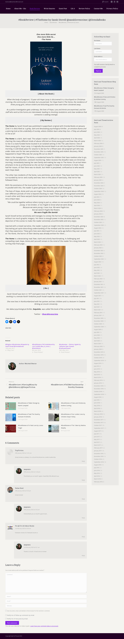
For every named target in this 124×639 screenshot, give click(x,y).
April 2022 (97, 273)
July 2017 (96, 434)
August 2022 (97, 262)
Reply (83, 461)
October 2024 (98, 188)
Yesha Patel (19, 488)
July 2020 (96, 332)
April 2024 (97, 205)
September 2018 (99, 394)
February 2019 (98, 380)
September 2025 (99, 157)
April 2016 (97, 476)
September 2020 (99, 327)
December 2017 (98, 420)
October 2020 (98, 324)
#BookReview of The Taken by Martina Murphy (73, 426)
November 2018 (98, 389)
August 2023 (97, 228)
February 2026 (98, 143)
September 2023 (99, 225)
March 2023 (97, 242)
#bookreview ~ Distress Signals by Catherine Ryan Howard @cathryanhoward (70, 346)
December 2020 (98, 318)
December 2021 (98, 284)
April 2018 (97, 408)
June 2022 (97, 267)
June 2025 (97, 166)
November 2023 (98, 219)
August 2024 (97, 194)
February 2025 (98, 177)
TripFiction (19, 450)
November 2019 (98, 355)
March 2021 (97, 310)
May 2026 (97, 135)
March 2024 (97, 208)
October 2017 (98, 425)
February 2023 (98, 245)
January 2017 (98, 451)
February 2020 (98, 346)
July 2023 (96, 231)
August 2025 (97, 160)
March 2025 (97, 174)
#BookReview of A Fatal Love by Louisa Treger (30, 426)
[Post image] (10, 406)
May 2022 (97, 270)
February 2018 (98, 414)
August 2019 (97, 363)
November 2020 (98, 321)
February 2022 (98, 279)
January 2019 (98, 383)
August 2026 (97, 126)
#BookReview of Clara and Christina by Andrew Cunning (73, 404)
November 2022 (98, 253)
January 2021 (98, 315)
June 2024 (97, 200)
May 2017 (97, 439)
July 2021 (96, 298)
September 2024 (99, 191)
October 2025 (98, 155)
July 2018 (96, 400)
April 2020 (97, 341)
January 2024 (98, 214)
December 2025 (98, 149)
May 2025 (97, 169)
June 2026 (97, 132)
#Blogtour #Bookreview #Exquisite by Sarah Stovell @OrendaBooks (17, 345)
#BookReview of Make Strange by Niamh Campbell (28, 404)
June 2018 (97, 403)
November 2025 (98, 152)
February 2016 (98, 482)
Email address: (98, 56)
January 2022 (98, 281)
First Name (97, 40)
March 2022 (97, 276)
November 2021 (98, 287)
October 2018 (98, 391)
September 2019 (99, 360)
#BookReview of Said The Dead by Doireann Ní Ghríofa (29, 415)
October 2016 (98, 459)
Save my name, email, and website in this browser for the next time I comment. (28, 611)
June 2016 (97, 470)
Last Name (97, 48)
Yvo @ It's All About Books (24, 526)
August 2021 (97, 296)
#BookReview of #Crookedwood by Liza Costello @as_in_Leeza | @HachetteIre (43, 346)
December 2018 (98, 386)
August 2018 (97, 397)
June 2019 (97, 369)
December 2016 (98, 453)
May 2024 (97, 202)
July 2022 (96, 264)
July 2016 (96, 467)
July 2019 (96, 366)
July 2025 (96, 163)
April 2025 (97, 171)
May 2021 (97, 304)
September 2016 (99, 462)
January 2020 (98, 349)
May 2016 (97, 473)
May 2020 (97, 338)
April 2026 (97, 138)
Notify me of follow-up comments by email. (20, 615)
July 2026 (96, 129)
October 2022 (98, 256)
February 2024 (98, 211)
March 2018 (97, 411)
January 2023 (98, 248)
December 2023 (98, 217)
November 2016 (98, 456)
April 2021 (97, 307)
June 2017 (97, 436)
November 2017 (98, 422)
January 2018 (98, 417)
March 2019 (97, 377)
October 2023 (98, 222)
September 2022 (99, 259)
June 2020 (97, 335)
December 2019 (98, 352)
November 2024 (98, 186)
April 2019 (97, 374)
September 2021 (99, 293)
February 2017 (98, 448)
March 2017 (97, 445)
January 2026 (98, 146)
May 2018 (97, 405)
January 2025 (98, 180)
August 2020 (97, 329)
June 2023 (97, 233)
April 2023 (97, 239)
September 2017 (99, 428)
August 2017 (97, 431)
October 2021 (98, 290)
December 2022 (98, 250)
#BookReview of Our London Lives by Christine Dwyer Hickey (73, 415)
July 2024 (96, 197)
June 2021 (97, 301)
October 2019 (98, 358)
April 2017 (97, 442)
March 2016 (97, 479)
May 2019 (97, 372)
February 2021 (98, 312)
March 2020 (97, 343)
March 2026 (97, 140)
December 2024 (98, 183)
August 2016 (97, 465)
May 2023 (97, 236)
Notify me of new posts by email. (17, 619)
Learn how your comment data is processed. (44, 626)
